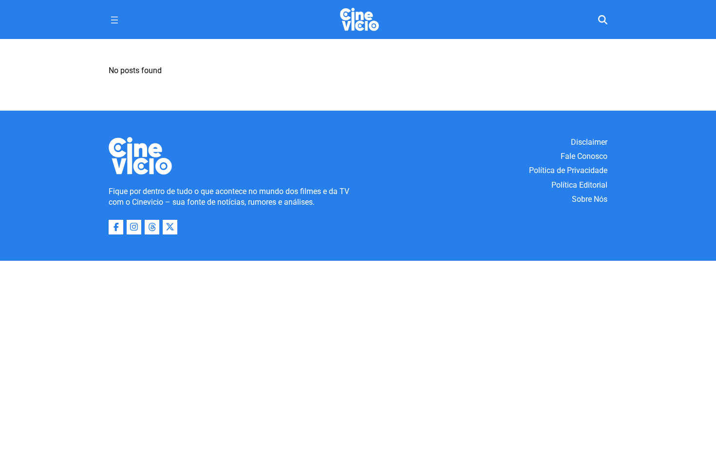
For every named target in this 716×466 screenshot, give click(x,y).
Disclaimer (589, 142)
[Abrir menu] (114, 20)
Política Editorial (579, 185)
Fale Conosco (584, 156)
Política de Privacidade (568, 170)
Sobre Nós (589, 199)
